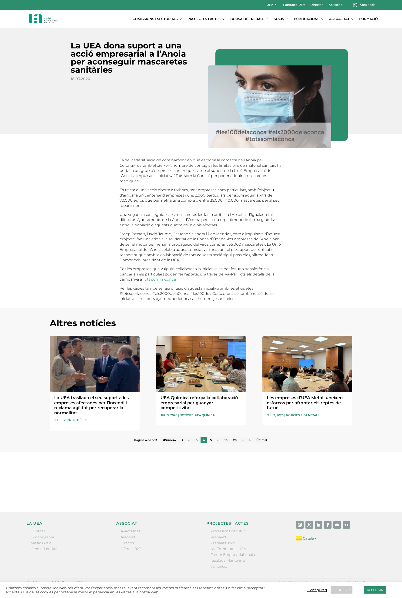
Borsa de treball (247, 19)
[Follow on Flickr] (346, 525)
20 (235, 440)
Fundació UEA (294, 5)
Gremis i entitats (45, 549)
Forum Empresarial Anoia (233, 554)
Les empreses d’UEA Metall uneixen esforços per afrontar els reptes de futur (305, 402)
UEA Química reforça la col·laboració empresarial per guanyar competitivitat (199, 402)
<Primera (169, 440)
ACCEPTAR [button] (375, 590)
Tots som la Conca (159, 279)
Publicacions (306, 19)
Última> (262, 440)
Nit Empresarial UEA (228, 549)
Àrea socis (367, 5)
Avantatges (130, 531)
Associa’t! (336, 5)
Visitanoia (219, 566)
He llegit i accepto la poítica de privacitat (270, 484)
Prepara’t (218, 537)
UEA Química (205, 415)
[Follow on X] (309, 525)
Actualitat (339, 19)
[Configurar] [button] (316, 590)
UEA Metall (310, 415)
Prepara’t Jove (223, 543)
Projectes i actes (204, 19)
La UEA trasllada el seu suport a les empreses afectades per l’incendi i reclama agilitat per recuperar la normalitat (91, 405)
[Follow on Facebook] (328, 525)
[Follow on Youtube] (337, 525)
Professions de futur (228, 531)
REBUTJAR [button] (341, 590)
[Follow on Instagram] (300, 525)
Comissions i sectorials (155, 19)
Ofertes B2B (131, 549)
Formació (368, 19)
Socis (279, 19)
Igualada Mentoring (228, 560)
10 (226, 440)
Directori (317, 5)
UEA (270, 5)
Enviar (341, 493)
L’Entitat (38, 531)
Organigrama (42, 537)
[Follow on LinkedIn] (318, 525)
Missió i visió (41, 543)
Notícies (80, 420)
